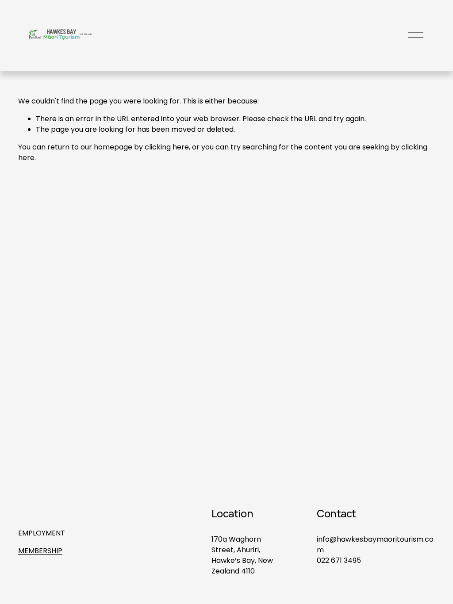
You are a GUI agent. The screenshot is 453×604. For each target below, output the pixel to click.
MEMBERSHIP (40, 551)
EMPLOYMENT (41, 533)
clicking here (167, 147)
